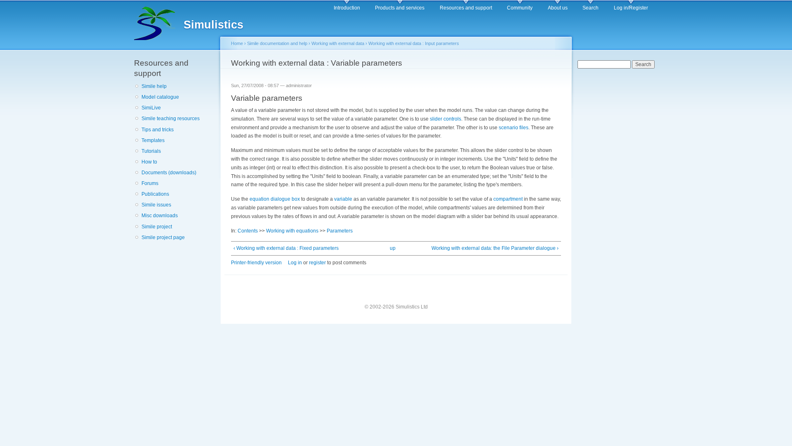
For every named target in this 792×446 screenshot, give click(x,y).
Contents (248, 231)
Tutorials (151, 151)
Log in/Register (631, 8)
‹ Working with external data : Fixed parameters (286, 248)
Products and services (399, 8)
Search (590, 8)
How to (149, 162)
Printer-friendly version (256, 263)
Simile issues (156, 205)
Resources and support (466, 8)
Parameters (340, 231)
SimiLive (151, 108)
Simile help (154, 86)
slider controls (445, 119)
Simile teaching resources (170, 118)
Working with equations (292, 231)
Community (520, 8)
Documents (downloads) (168, 173)
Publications (155, 194)
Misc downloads (159, 215)
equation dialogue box (275, 199)
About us (558, 8)
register (317, 263)
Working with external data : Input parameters (413, 43)
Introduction (347, 8)
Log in (295, 263)
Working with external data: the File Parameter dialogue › (495, 248)
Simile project (156, 227)
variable (343, 199)
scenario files (513, 127)
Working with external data (337, 43)
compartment (508, 199)
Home (237, 43)
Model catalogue (160, 97)
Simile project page (163, 237)
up (393, 248)
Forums (149, 183)
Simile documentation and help (277, 43)
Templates (153, 140)
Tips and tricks (157, 130)
